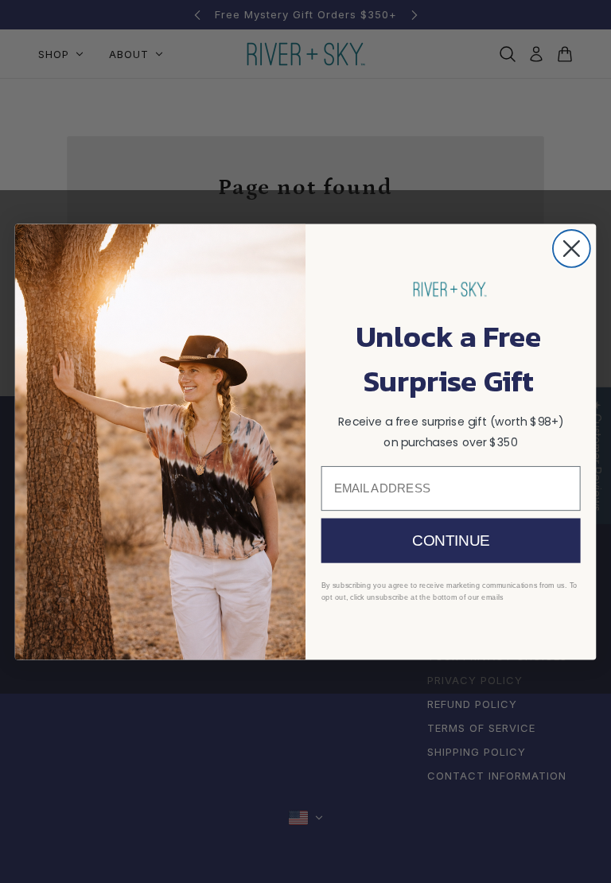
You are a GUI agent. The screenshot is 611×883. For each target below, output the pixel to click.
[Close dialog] (571, 248)
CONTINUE (450, 540)
